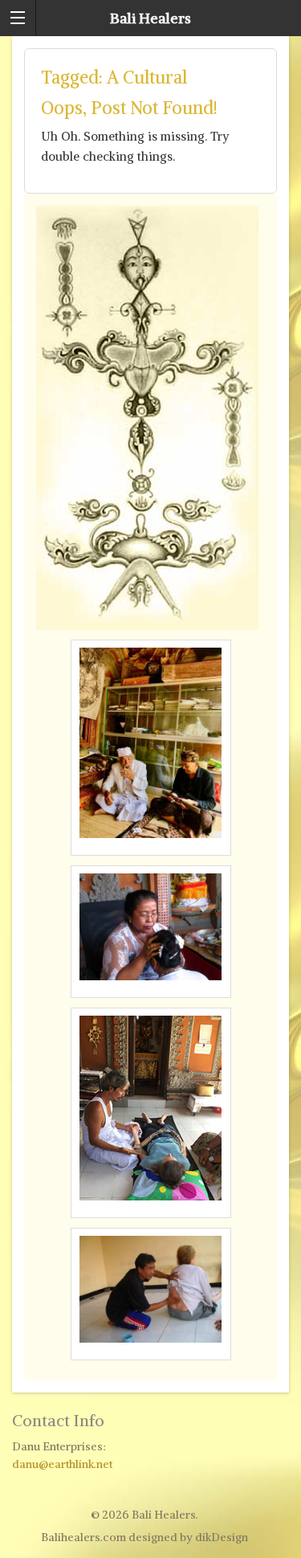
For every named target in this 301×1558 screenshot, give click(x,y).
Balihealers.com (83, 1537)
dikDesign (221, 1537)
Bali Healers (150, 18)
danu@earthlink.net (62, 1464)
